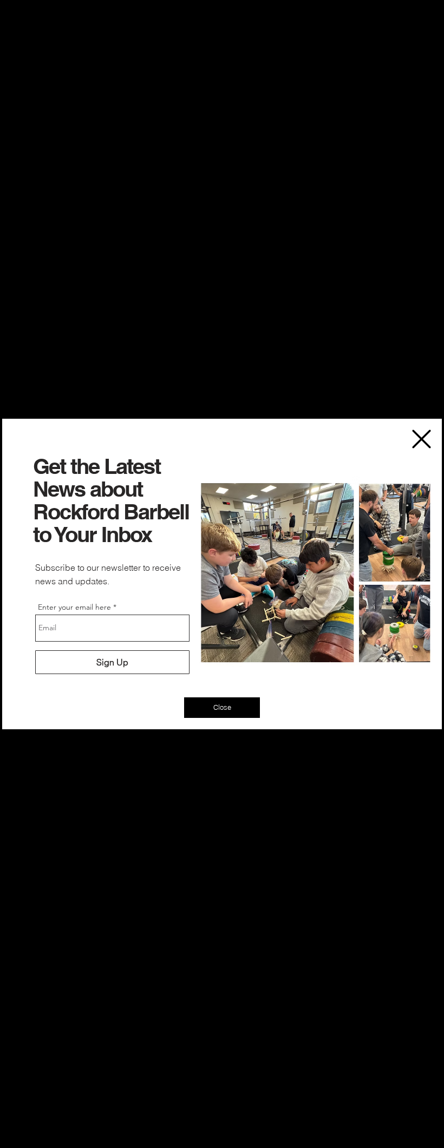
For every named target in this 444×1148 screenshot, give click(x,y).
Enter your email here (74, 607)
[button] (421, 439)
